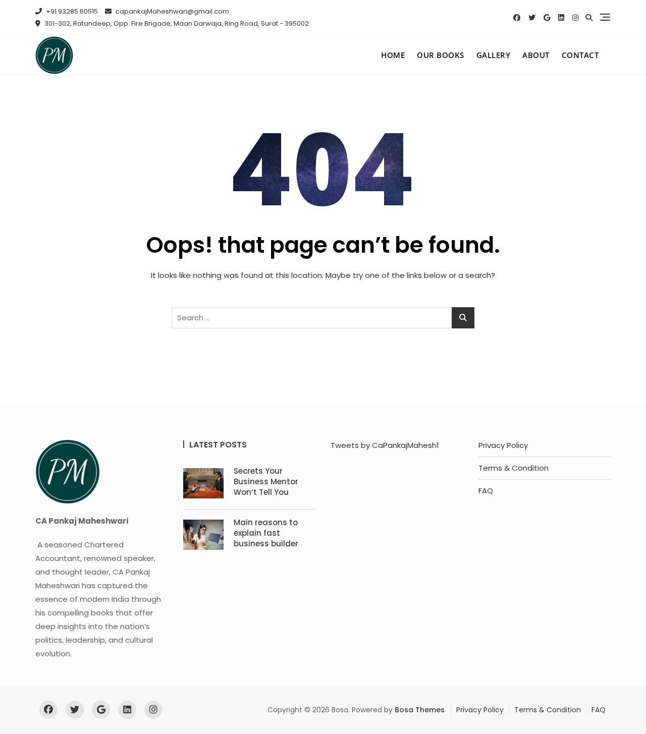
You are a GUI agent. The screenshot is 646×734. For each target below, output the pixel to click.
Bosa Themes (420, 710)
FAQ (485, 490)
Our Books (440, 55)
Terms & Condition (513, 468)
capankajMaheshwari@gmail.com (171, 11)
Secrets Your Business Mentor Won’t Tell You (266, 481)
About (536, 55)
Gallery (493, 55)
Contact (580, 55)
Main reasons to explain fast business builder (266, 533)
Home (393, 55)
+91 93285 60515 (71, 11)
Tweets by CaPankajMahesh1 (385, 445)
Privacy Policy (503, 445)
